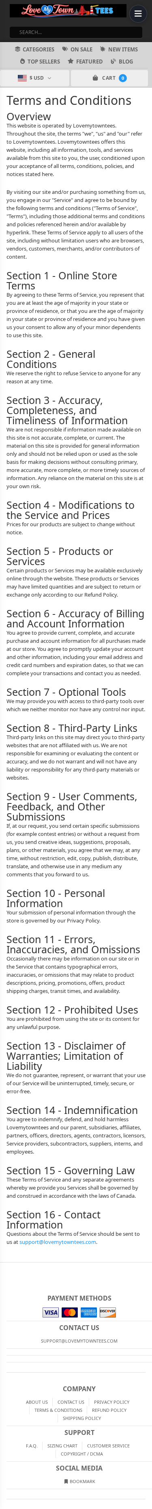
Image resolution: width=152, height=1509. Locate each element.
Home (5, 1268)
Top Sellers (44, 61)
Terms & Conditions (58, 1410)
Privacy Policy (111, 1402)
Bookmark (82, 1481)
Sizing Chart (62, 1446)
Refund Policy (109, 1410)
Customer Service (108, 1446)
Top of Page (146, 1268)
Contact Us (71, 1402)
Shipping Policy (82, 1418)
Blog (126, 61)
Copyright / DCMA (82, 1454)
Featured (89, 61)
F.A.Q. (32, 1446)
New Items (123, 49)
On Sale (81, 49)
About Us (37, 1402)
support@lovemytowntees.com (57, 1241)
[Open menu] (138, 14)
